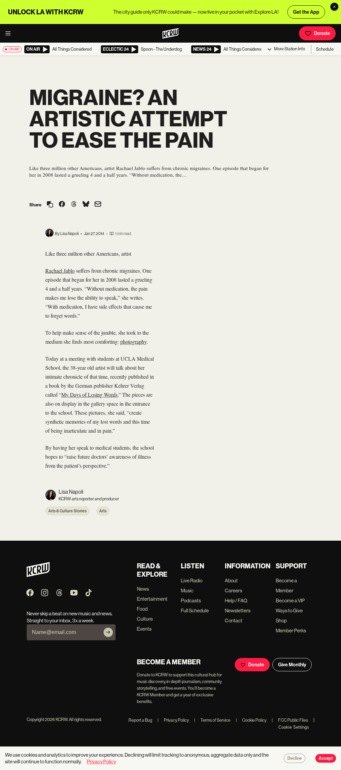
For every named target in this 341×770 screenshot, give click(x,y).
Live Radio (191, 580)
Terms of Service (212, 720)
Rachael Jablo (60, 270)
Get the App (306, 12)
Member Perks (291, 630)
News (143, 589)
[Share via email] (98, 204)
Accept (326, 758)
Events (144, 629)
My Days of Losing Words (89, 394)
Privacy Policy (173, 720)
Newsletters (237, 610)
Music (187, 590)
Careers (233, 590)
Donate (322, 33)
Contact (233, 620)
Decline (294, 758)
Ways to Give (289, 610)
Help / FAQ (236, 600)
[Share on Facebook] (62, 205)
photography (133, 341)
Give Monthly (292, 665)
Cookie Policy (251, 720)
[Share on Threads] (74, 205)
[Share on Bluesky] (86, 205)
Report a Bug (140, 720)
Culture (145, 619)
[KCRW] (38, 575)
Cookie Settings (293, 727)
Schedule (325, 49)
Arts (103, 511)
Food (142, 609)
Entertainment (152, 599)
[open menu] (10, 33)
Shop (281, 620)
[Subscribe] (108, 632)
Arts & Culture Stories (67, 511)
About (231, 580)
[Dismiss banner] (334, 7)
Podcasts (191, 600)
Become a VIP (290, 600)
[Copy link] (50, 205)
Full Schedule (195, 610)
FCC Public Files (290, 720)
